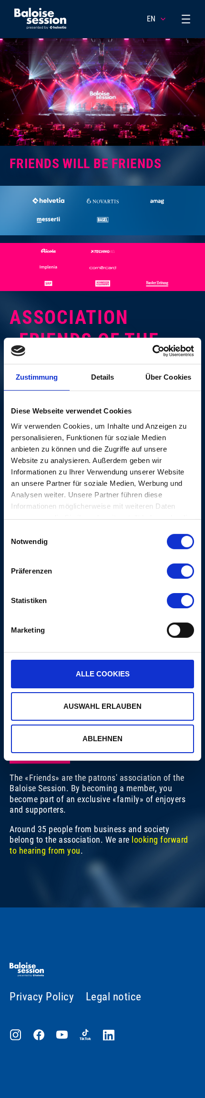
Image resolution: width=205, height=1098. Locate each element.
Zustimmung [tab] (37, 377)
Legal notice (114, 996)
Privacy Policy (42, 996)
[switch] (180, 571)
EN (151, 18)
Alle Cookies (103, 674)
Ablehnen (102, 738)
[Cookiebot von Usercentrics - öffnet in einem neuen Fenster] (152, 350)
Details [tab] (102, 377)
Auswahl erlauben (102, 706)
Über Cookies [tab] (168, 377)
